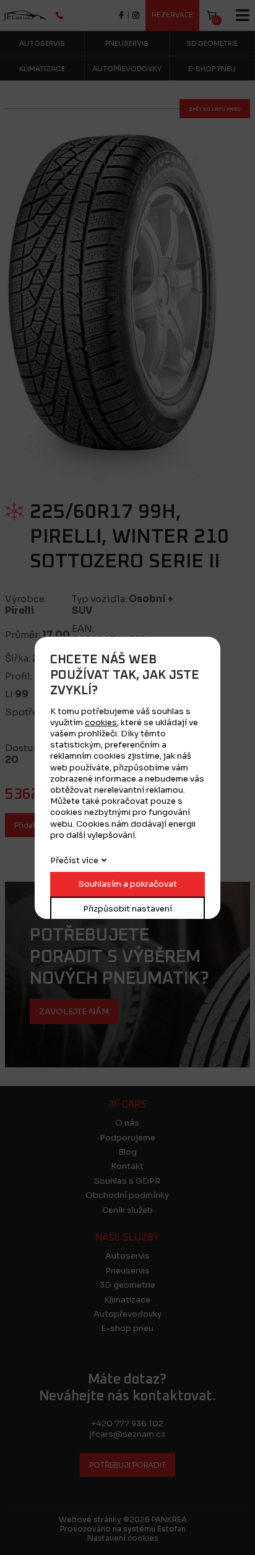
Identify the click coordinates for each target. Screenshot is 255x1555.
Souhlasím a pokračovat (128, 884)
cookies (101, 722)
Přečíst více (74, 860)
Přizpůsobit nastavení (127, 908)
